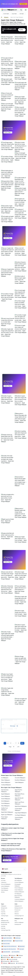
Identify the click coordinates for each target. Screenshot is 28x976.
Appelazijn (22, 946)
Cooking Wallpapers (6, 784)
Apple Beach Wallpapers (21, 806)
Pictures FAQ (4, 924)
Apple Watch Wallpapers (7, 812)
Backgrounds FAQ (5, 922)
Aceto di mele (6, 943)
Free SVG (3, 911)
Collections (3, 882)
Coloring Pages (4, 915)
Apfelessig (17, 938)
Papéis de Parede (17, 957)
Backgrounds (4, 908)
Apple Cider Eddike (7, 938)
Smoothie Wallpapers (20, 777)
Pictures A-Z (17, 910)
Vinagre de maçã (18, 940)
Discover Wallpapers (5, 884)
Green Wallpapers (5, 796)
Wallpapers (6, 17)
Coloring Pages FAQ (5, 930)
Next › (22, 743)
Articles (3, 892)
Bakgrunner (12, 963)
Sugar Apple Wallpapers (21, 812)
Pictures (3, 910)
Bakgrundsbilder (6, 957)
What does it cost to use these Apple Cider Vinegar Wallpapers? (12, 834)
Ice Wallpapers (4, 777)
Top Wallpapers (4, 888)
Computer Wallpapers (20, 899)
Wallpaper (20, 955)
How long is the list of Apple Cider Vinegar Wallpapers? (12, 839)
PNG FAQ (3, 928)
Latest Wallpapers (5, 886)
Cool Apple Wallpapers (20, 815)
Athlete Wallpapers (19, 901)
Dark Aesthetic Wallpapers (4, 790)
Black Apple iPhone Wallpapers (19, 794)
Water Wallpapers (5, 780)
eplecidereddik (6, 951)
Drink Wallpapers (5, 801)
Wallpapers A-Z (18, 906)
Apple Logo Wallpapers (6, 814)
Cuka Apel (21, 949)
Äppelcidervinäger (7, 940)
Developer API (18, 924)
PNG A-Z (17, 913)
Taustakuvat (20, 963)
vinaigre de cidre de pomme (9, 949)
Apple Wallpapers (5, 794)
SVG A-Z (17, 911)
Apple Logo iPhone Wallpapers (19, 803)
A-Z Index (3, 880)
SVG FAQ (3, 926)
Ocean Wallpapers (19, 889)
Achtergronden (6, 961)
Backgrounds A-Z (19, 908)
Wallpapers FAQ (4, 920)
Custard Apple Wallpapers (18, 809)
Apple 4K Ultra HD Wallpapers (19, 798)
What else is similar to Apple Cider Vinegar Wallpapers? (12, 828)
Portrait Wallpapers (19, 882)
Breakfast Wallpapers (20, 780)
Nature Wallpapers (5, 782)
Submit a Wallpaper (19, 922)
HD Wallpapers (18, 893)
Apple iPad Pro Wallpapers (18, 790)
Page (10, 746)
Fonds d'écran (15, 961)
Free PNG (3, 913)
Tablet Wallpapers (19, 782)
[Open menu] (25, 10)
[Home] (1, 17)
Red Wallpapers (18, 880)
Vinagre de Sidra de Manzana (9, 946)
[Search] (21, 9)
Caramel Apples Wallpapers (19, 818)
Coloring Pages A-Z (19, 915)
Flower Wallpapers (19, 887)
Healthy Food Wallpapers (4, 808)
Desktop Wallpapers (19, 891)
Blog (16, 920)
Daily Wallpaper (4, 890)
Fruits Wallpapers (5, 803)
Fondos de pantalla (12, 959)
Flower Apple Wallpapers (4, 817)
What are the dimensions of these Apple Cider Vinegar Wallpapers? (13, 849)
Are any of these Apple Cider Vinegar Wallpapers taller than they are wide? (11, 844)
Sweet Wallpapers (5, 798)
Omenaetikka (16, 951)
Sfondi (4, 959)
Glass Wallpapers (5, 805)
